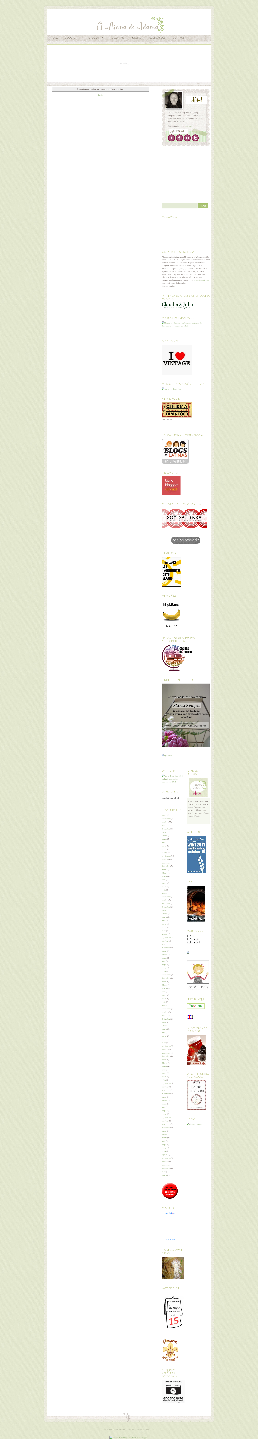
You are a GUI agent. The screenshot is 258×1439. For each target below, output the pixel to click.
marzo (164, 839)
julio (164, 852)
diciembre (166, 828)
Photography (94, 38)
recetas (136, 38)
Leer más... (189, 126)
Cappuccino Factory (127, 1429)
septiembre (166, 818)
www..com (170, 1213)
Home (54, 38)
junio (164, 849)
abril (164, 842)
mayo (164, 815)
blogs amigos (156, 38)
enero (164, 832)
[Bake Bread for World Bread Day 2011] (196, 872)
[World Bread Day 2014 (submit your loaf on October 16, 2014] (173, 781)
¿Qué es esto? (170, 1239)
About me (71, 38)
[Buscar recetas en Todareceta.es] (171, 389)
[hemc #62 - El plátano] (171, 628)
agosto (164, 893)
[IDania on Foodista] (196, 1006)
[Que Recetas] (168, 755)
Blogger (147, 1429)
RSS (153, 1429)
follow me (117, 38)
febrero (165, 835)
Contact (178, 38)
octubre (165, 822)
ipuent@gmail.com (201, 280)
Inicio (100, 95)
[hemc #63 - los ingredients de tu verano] (171, 585)
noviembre (166, 825)
